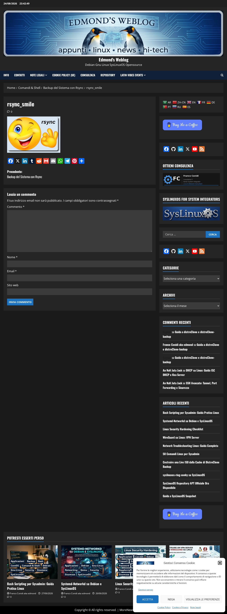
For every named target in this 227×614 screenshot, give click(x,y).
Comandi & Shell (31, 565)
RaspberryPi (125, 570)
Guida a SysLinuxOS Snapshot (179, 496)
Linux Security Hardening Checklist (183, 429)
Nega (171, 599)
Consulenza (88, 75)
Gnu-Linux (16, 570)
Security (29, 570)
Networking (71, 570)
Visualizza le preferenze (203, 599)
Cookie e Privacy (180, 607)
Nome (12, 257)
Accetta (147, 599)
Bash (40, 561)
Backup (31, 561)
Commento (15, 207)
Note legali (195, 607)
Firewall (123, 561)
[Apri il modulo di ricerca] (222, 75)
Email (12, 271)
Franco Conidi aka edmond (178, 344)
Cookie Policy (163, 607)
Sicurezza (42, 570)
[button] (220, 563)
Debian (47, 565)
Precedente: (24, 174)
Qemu (84, 570)
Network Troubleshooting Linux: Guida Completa (190, 446)
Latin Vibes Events (131, 75)
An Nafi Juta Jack (172, 370)
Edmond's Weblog (113, 59)
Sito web (12, 285)
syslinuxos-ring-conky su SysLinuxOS (184, 475)
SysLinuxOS (17, 574)
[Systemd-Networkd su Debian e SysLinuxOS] (86, 562)
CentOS (15, 565)
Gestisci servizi (145, 589)
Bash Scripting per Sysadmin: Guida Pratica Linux (191, 412)
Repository (108, 75)
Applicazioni (17, 561)
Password (124, 565)
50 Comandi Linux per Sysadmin (181, 454)
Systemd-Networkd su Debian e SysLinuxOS (187, 421)
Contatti (19, 75)
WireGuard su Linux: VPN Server (181, 437)
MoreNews (127, 610)
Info (6, 75)
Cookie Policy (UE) (63, 75)
